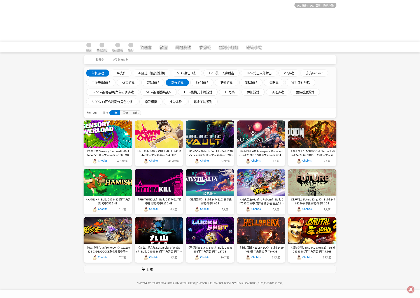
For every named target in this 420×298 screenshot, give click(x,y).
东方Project (314, 73)
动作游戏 (177, 82)
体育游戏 (128, 82)
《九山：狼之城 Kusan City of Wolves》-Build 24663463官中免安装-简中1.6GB (159, 249)
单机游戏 (98, 73)
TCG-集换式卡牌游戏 (198, 92)
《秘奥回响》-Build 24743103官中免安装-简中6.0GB (210, 201)
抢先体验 (175, 101)
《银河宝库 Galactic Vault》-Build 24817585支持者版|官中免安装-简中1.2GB (210, 153)
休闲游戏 (253, 92)
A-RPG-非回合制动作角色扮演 (112, 101)
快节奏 (100, 59)
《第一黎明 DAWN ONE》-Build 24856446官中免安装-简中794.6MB (159, 153)
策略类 (273, 82)
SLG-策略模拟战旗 (158, 92)
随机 (135, 113)
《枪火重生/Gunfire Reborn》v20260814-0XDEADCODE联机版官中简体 (108, 249)
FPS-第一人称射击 (221, 73)
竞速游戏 (226, 82)
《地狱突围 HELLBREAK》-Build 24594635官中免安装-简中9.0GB (261, 249)
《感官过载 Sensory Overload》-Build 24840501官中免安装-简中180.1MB (107, 153)
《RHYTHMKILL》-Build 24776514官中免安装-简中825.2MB (159, 201)
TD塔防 (229, 92)
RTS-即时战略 (300, 82)
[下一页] (273, 269)
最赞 (125, 113)
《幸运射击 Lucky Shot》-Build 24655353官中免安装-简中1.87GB (210, 249)
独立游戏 (202, 82)
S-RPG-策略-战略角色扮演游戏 (113, 92)
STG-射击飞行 (187, 73)
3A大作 (121, 73)
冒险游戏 (153, 82)
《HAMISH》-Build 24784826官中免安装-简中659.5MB (108, 201)
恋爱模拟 (151, 101)
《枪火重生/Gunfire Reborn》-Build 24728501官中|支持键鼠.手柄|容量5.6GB (261, 201)
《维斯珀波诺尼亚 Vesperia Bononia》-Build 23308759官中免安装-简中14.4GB (261, 153)
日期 (114, 113)
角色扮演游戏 (305, 92)
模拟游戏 (277, 92)
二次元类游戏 (101, 82)
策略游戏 (251, 82)
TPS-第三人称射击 (259, 73)
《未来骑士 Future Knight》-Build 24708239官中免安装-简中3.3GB (312, 201)
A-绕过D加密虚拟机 (151, 73)
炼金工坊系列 (203, 101)
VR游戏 (289, 73)
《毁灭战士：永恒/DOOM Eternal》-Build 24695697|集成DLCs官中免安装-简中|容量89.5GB (312, 153)
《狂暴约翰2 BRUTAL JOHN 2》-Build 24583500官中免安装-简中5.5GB (312, 249)
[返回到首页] (87, 58)
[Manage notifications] (410, 289)
